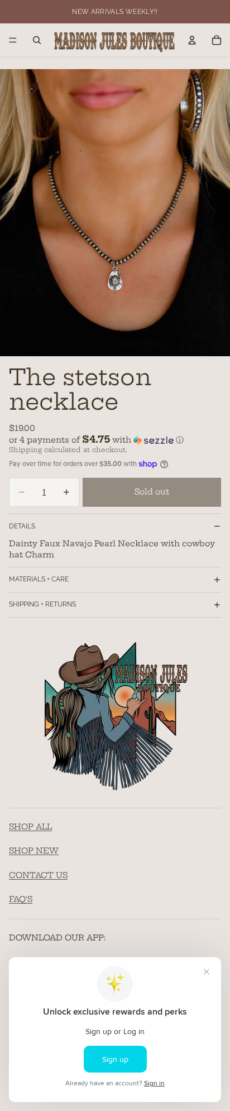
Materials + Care (39, 579)
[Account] (192, 40)
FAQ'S (20, 899)
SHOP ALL (30, 826)
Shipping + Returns (42, 604)
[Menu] (13, 40)
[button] (115, 439)
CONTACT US (38, 875)
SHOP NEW (34, 851)
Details (22, 526)
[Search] (37, 40)
